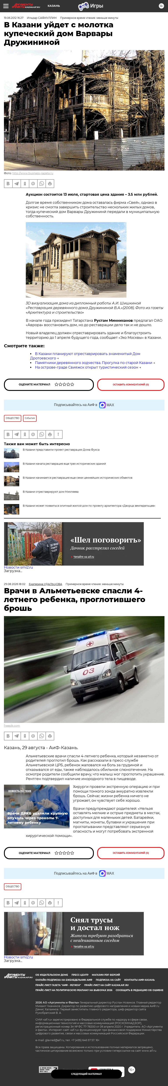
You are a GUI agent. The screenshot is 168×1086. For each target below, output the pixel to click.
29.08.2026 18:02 (14, 584)
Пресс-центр (80, 975)
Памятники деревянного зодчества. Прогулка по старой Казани (93, 363)
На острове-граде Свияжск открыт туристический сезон (86, 367)
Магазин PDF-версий (106, 975)
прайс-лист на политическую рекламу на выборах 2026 (73, 990)
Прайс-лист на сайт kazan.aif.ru (106, 985)
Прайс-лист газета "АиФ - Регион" (58, 985)
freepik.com (12, 725)
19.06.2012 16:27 (13, 17)
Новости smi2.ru (18, 567)
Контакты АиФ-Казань (139, 980)
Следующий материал (86, 1074)
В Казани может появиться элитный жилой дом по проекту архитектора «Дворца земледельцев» (89, 505)
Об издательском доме (51, 975)
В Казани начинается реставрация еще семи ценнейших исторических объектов (77, 477)
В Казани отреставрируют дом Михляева (51, 491)
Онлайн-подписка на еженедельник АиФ (63, 980)
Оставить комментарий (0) (131, 384)
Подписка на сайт (108, 980)
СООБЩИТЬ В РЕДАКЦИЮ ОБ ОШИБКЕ (139, 990)
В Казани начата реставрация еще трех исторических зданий (64, 463)
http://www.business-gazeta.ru (32, 173)
